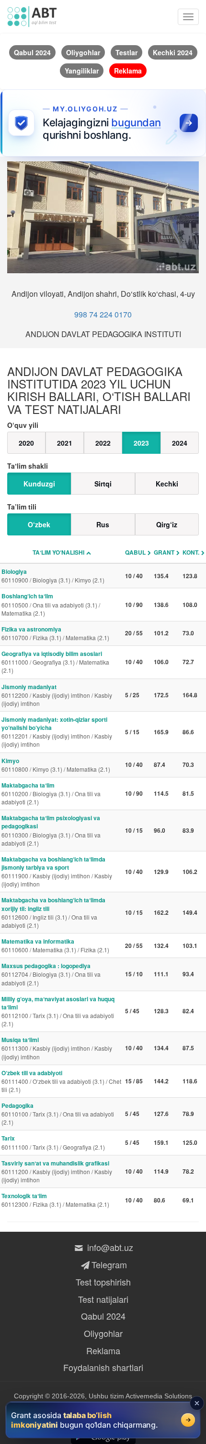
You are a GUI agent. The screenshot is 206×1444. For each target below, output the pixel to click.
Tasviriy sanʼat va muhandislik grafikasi (56, 1171)
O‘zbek (39, 524)
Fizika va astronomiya (55, 633)
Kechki (167, 483)
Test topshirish (103, 1281)
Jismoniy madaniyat (56, 694)
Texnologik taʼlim (55, 1199)
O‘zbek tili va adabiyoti (61, 1080)
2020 (26, 443)
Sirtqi (103, 483)
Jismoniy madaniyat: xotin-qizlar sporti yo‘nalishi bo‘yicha (56, 731)
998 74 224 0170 (103, 314)
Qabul (135, 552)
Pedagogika (57, 1113)
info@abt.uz (109, 1247)
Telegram (109, 1264)
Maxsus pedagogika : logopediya (51, 973)
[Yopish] (197, 1403)
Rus (102, 524)
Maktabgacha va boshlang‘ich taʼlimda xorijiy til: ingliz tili (53, 912)
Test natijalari (103, 1299)
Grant (164, 552)
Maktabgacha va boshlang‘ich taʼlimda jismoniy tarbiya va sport (56, 871)
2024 (179, 443)
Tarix (53, 1142)
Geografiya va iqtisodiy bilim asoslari (55, 661)
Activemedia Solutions (159, 1396)
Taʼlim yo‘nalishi (58, 552)
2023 (141, 443)
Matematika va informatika (55, 945)
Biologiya (52, 575)
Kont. (191, 552)
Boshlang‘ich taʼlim (50, 604)
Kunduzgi (39, 483)
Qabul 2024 (103, 1316)
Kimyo (55, 764)
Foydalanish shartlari (103, 1367)
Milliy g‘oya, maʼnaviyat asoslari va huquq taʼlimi (57, 1011)
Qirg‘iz (166, 524)
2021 (64, 443)
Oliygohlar (103, 1333)
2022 (103, 443)
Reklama (103, 1350)
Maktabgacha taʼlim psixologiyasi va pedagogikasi (51, 830)
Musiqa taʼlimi (56, 1047)
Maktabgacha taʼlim (51, 793)
